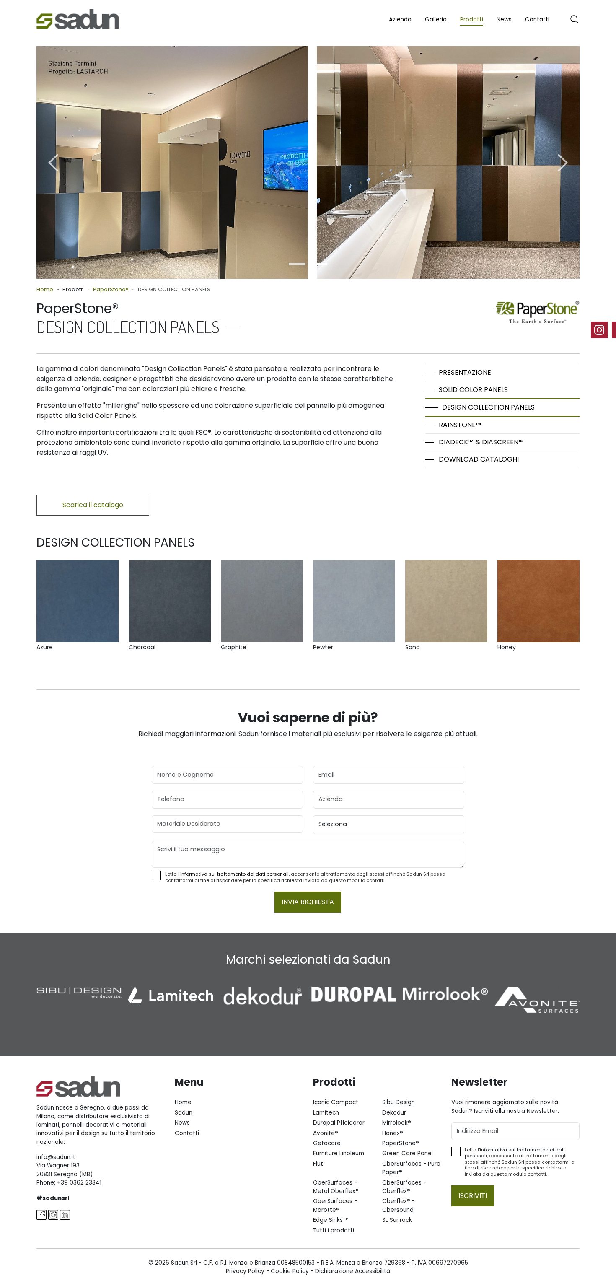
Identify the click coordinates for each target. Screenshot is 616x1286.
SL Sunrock (397, 1220)
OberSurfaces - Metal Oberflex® (336, 1187)
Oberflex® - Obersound (398, 1205)
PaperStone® (111, 289)
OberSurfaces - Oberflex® (404, 1187)
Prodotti (471, 19)
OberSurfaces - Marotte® (335, 1205)
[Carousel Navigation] (308, 162)
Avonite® (325, 1133)
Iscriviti (472, 1195)
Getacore (327, 1143)
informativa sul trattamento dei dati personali (234, 874)
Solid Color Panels (473, 389)
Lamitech (326, 1113)
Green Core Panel (407, 1153)
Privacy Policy (245, 1271)
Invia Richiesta (308, 902)
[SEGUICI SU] (603, 330)
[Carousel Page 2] (319, 264)
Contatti (537, 19)
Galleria (436, 19)
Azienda (400, 19)
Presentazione (465, 372)
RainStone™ (460, 425)
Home (44, 289)
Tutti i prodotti (333, 1230)
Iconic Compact (335, 1102)
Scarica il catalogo (92, 505)
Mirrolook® (396, 1123)
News (504, 19)
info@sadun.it (55, 1157)
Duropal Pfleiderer (339, 1123)
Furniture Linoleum (338, 1153)
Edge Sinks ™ (331, 1220)
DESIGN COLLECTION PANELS (488, 407)
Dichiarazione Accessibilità (352, 1271)
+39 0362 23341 (79, 1183)
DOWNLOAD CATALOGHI (479, 459)
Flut (318, 1164)
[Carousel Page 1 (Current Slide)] (297, 264)
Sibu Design (398, 1102)
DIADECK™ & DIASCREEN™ (481, 442)
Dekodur (394, 1113)
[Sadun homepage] (77, 18)
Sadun (183, 1113)
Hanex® (392, 1133)
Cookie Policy (290, 1271)
